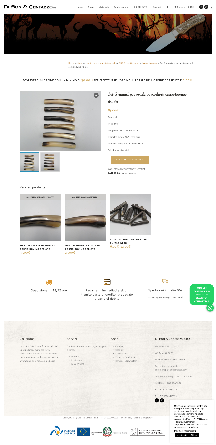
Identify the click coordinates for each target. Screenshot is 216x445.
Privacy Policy (126, 417)
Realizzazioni (77, 360)
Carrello (119, 346)
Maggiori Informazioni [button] (185, 430)
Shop (79, 63)
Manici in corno (149, 63)
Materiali (75, 356)
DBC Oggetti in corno (129, 63)
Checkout (119, 349)
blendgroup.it (147, 417)
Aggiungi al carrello (129, 160)
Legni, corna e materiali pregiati (100, 63)
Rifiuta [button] (194, 435)
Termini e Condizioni (125, 357)
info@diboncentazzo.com (173, 359)
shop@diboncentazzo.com (174, 369)
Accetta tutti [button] (182, 435)
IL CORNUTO (77, 363)
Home (71, 63)
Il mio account (122, 353)
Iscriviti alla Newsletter (126, 360)
